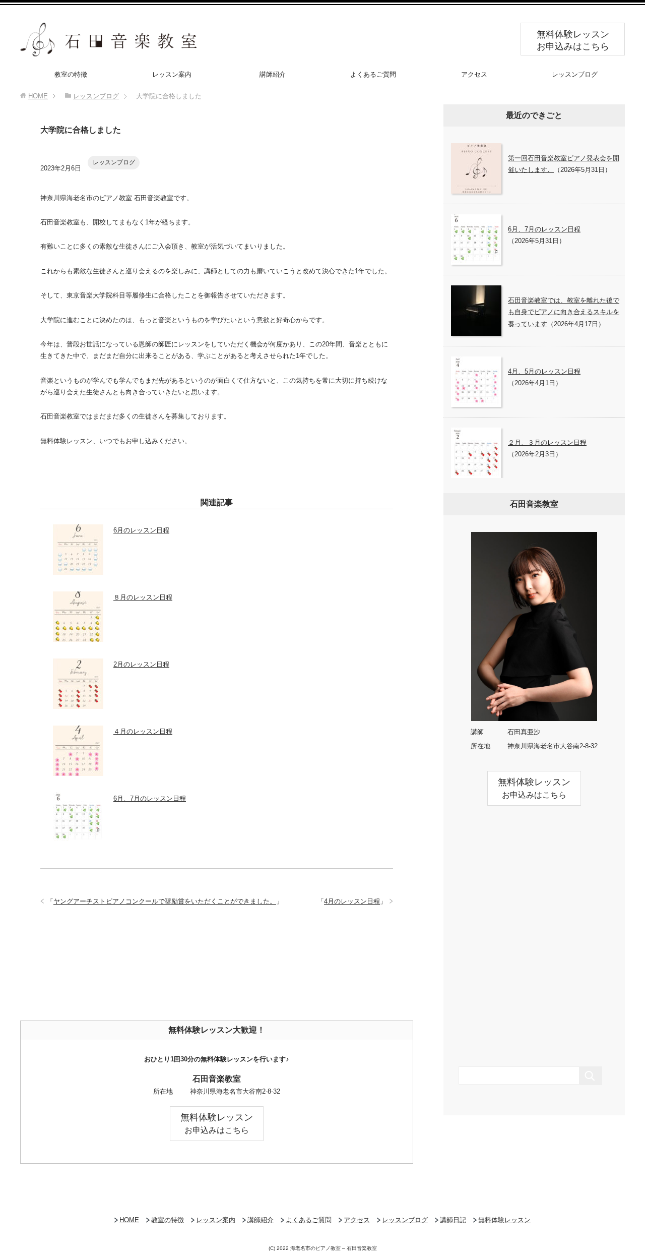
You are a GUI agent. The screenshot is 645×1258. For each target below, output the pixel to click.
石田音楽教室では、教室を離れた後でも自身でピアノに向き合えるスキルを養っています (563, 312)
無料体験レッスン (504, 1220)
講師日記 (453, 1220)
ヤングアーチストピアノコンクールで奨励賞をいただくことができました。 (164, 901)
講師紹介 (273, 74)
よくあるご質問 (373, 74)
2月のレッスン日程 (141, 664)
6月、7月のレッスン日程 (149, 798)
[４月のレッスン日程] (78, 770)
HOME (129, 1220)
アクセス (474, 74)
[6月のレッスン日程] (78, 569)
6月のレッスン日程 (141, 530)
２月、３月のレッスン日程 (547, 442)
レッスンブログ (575, 74)
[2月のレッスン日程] (78, 703)
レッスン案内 (171, 74)
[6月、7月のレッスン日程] (78, 838)
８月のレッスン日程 (142, 597)
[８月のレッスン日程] (78, 636)
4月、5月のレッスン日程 (544, 371)
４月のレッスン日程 (142, 731)
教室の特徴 (70, 74)
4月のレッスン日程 (352, 901)
